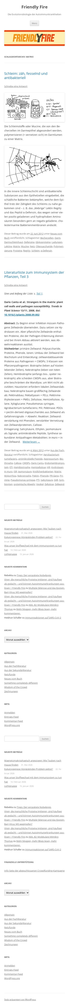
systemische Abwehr (24, 484)
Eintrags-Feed (11, 716)
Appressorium (51, 458)
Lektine (8, 246)
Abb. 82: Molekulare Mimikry (44, 604)
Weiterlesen (31, 441)
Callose (17, 463)
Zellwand (59, 484)
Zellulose (49, 484)
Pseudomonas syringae (23, 480)
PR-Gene (54, 475)
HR (48, 467)
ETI (11, 467)
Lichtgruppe (10, 554)
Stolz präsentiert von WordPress (20, 999)
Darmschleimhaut (13, 242)
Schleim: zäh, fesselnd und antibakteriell (25, 75)
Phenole (44, 475)
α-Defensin (46, 250)
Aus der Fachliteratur (15, 666)
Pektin (35, 475)
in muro (8, 471)
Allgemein (9, 661)
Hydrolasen (57, 467)
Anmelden (9, 712)
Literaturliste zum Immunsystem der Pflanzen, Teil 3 (34, 274)
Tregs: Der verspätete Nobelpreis (34, 575)
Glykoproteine (43, 242)
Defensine (29, 242)
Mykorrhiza (10, 475)
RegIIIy (26, 250)
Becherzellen (47, 237)
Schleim (35, 250)
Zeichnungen (11, 691)
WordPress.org (12, 725)
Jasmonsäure (25, 471)
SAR (56, 480)
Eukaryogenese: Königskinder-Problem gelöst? (28, 537)
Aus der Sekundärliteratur (17, 670)
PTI (38, 480)
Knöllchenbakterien (43, 471)
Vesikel (40, 484)
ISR (15, 471)
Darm (58, 237)
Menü (34, 23)
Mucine (25, 246)
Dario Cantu (37, 463)
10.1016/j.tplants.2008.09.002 (21, 314)
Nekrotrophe (24, 475)
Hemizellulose (38, 467)
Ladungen (57, 242)
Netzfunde (9, 674)
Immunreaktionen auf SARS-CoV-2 (43, 617)
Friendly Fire (34, 7)
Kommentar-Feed (13, 721)
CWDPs (26, 463)
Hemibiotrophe (22, 467)
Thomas (8, 609)
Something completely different (21, 682)
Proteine (17, 250)
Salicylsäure (47, 480)
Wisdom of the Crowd (15, 687)
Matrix (16, 246)
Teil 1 (39, 293)
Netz (32, 246)
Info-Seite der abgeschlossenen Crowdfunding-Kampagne (34, 870)
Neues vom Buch (13, 678)
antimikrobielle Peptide (30, 458)
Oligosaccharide (44, 246)
